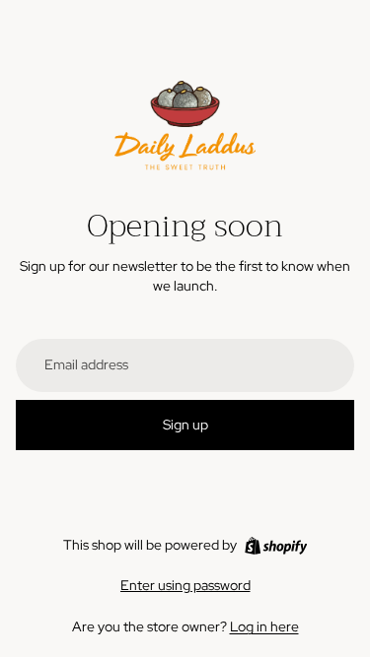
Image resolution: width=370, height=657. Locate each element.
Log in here (264, 626)
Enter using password (185, 585)
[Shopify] (276, 546)
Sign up (185, 424)
